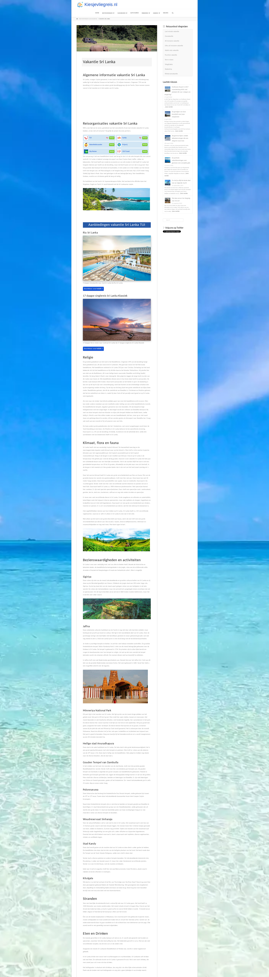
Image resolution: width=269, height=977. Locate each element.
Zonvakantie (169, 36)
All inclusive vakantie (172, 41)
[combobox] (173, 220)
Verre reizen (169, 60)
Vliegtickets (169, 64)
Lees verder (169, 107)
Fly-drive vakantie (171, 55)
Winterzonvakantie (171, 74)
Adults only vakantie (172, 50)
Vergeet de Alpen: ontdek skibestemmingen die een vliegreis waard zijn (180, 138)
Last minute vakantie (172, 31)
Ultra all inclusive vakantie (174, 46)
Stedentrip (168, 69)
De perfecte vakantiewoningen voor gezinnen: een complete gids (181, 160)
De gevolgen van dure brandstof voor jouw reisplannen (179, 114)
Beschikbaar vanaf (92, 289)
